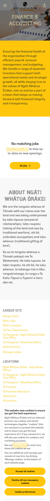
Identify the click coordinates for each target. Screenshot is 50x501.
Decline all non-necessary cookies (25, 481)
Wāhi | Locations (12, 325)
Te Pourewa (9, 386)
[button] (44, 5)
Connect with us (17, 149)
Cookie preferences (25, 491)
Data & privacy (11, 346)
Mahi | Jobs (9, 320)
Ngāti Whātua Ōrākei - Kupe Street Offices (23, 369)
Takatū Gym (9, 396)
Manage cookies (12, 352)
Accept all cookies (25, 471)
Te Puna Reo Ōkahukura (16, 391)
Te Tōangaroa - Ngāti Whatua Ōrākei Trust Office (24, 336)
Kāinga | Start (11, 316)
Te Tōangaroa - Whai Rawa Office (22, 342)
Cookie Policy (20, 445)
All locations (10, 400)
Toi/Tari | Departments (15, 330)
